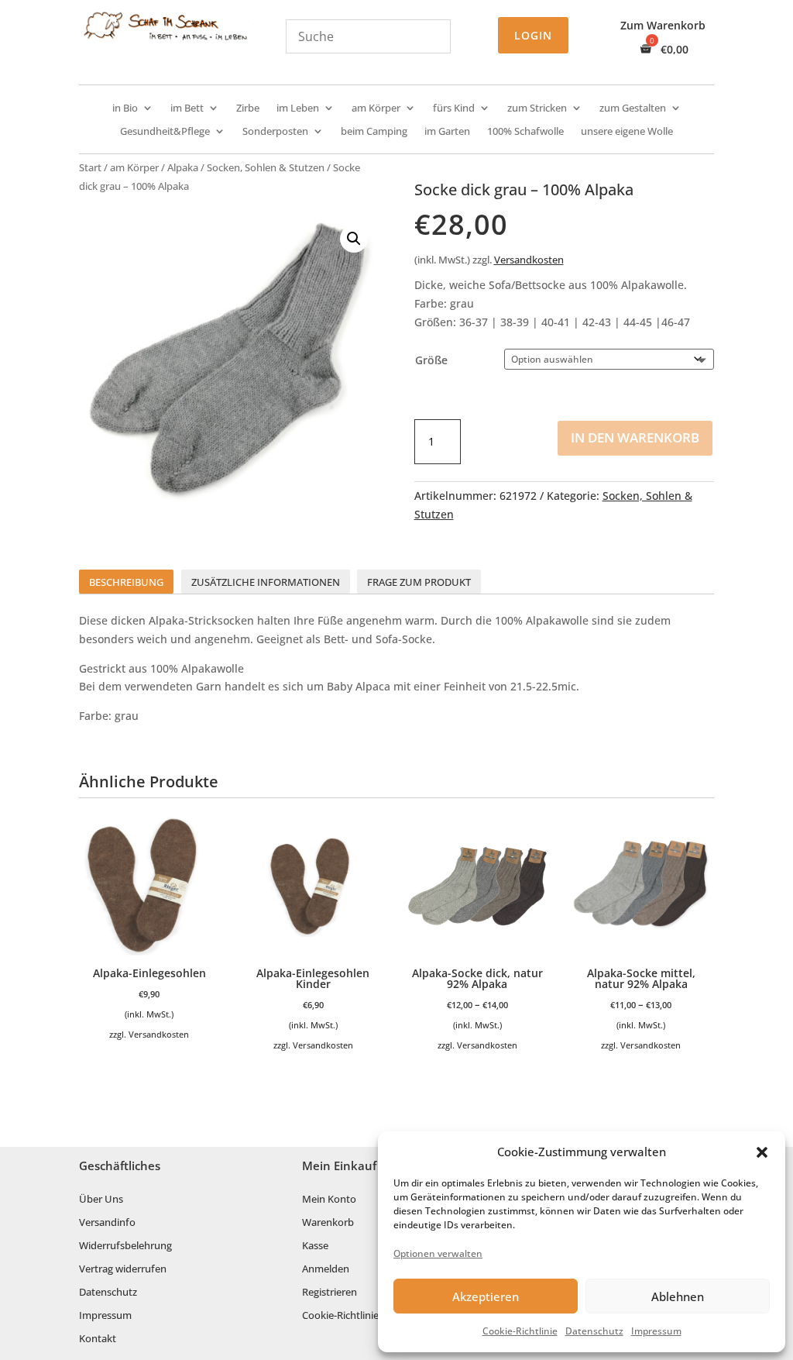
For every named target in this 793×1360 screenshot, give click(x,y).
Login (533, 35)
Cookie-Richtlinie (520, 1331)
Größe (431, 360)
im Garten (447, 132)
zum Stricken (537, 108)
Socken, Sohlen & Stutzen (265, 167)
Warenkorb (328, 1223)
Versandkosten (529, 260)
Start (90, 167)
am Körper (376, 108)
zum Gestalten (632, 108)
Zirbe (247, 108)
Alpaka (182, 167)
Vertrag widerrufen (122, 1269)
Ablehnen (677, 1296)
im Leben (297, 108)
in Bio (125, 108)
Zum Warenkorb (662, 26)
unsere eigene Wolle (627, 132)
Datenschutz (594, 1331)
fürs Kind (454, 108)
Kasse (315, 1246)
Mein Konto (329, 1199)
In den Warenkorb (635, 437)
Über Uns (101, 1199)
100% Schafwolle (525, 132)
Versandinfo (107, 1223)
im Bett (187, 108)
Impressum (656, 1331)
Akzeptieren (485, 1296)
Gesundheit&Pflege (165, 132)
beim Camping (374, 132)
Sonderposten (275, 132)
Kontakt (97, 1339)
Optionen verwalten (437, 1253)
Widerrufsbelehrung (125, 1246)
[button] (762, 1152)
